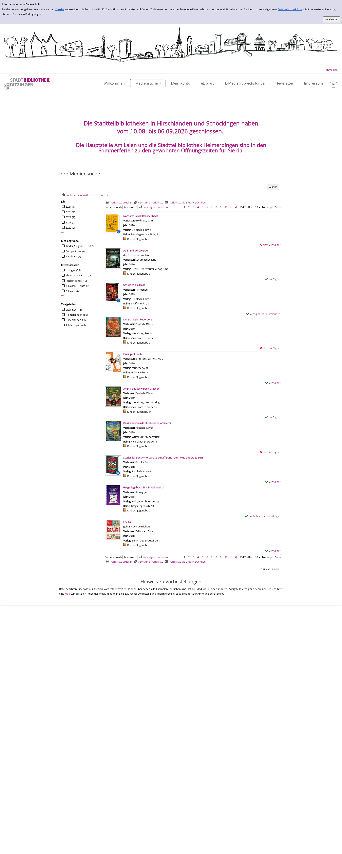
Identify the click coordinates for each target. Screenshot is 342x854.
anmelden (332, 70)
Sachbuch (71, 256)
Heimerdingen (74, 314)
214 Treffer (246, 207)
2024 (68, 206)
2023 (68, 212)
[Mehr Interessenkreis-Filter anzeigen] (62, 296)
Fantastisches (74, 280)
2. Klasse (70, 291)
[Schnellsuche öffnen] (333, 84)
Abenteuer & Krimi (76, 275)
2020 (68, 227)
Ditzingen (71, 309)
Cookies (59, 9)
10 (226, 207)
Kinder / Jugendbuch (76, 246)
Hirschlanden (73, 320)
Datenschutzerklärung (291, 9)
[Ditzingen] (27, 83)
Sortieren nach (113, 207)
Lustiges (70, 270)
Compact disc (73, 251)
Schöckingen (73, 325)
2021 (68, 222)
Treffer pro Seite (271, 207)
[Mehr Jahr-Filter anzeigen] (62, 232)
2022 (68, 217)
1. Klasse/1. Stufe (75, 286)
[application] (147, 83)
